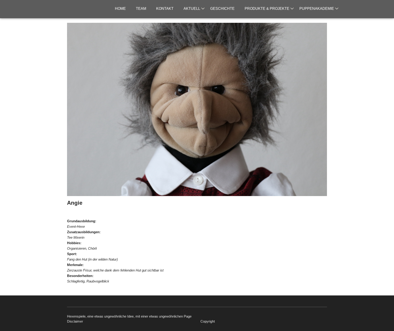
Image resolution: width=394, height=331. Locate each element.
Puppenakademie (316, 8)
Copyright (207, 321)
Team (141, 8)
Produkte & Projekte (267, 8)
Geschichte (222, 8)
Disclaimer (75, 321)
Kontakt (165, 8)
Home (120, 8)
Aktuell (192, 8)
